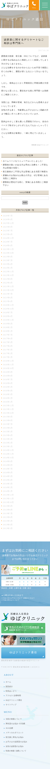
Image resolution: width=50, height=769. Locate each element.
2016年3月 (8, 394)
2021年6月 (8, 298)
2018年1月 (8, 331)
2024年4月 (8, 245)
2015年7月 (8, 424)
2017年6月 (8, 339)
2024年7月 (8, 242)
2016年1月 (8, 402)
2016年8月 (8, 376)
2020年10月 (8, 309)
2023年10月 (8, 253)
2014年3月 (8, 484)
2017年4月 (8, 346)
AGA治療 (9, 728)
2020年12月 (8, 305)
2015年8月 (8, 420)
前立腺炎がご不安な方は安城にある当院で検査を (25, 172)
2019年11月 (8, 320)
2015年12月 (8, 406)
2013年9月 (8, 506)
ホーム (8, 682)
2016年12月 (8, 361)
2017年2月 (8, 353)
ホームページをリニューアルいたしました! (23, 161)
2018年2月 (8, 327)
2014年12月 (8, 450)
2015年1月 (8, 446)
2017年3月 (8, 350)
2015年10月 (8, 413)
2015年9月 (8, 417)
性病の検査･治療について (16, 751)
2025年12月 (8, 223)
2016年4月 (8, 391)
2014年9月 (8, 461)
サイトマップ (11, 705)
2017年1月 (8, 357)
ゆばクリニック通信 (23, 652)
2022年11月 (8, 272)
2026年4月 (8, 219)
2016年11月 (8, 365)
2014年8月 (8, 465)
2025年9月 (8, 227)
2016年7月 (8, 379)
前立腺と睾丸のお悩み (15, 737)
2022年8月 (8, 279)
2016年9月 (8, 372)
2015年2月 (8, 443)
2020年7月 (8, 312)
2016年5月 (8, 387)
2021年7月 (8, 294)
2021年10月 (8, 290)
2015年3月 (8, 439)
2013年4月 (8, 525)
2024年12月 (8, 238)
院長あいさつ (11, 691)
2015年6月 (8, 428)
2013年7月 (8, 513)
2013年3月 (8, 528)
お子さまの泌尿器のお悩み (16, 742)
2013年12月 (8, 495)
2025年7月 (8, 231)
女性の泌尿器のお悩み (15, 746)
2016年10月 (8, 368)
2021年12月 (8, 286)
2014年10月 (8, 458)
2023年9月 (8, 257)
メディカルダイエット (15, 733)
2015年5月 (8, 432)
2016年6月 (8, 383)
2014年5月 (8, 476)
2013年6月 (8, 517)
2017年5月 (8, 342)
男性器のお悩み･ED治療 (15, 724)
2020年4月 (8, 316)
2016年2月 (8, 398)
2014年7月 (8, 469)
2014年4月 (8, 480)
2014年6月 (8, 473)
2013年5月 (8, 521)
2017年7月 (8, 335)
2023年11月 (8, 249)
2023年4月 (8, 264)
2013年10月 (8, 502)
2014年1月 (8, 491)
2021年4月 (8, 301)
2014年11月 (8, 454)
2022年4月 (8, 283)
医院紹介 (9, 687)
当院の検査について (14, 719)
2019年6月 (8, 324)
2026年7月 (8, 216)
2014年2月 (8, 487)
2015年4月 (8, 435)
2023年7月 (8, 260)
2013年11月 (8, 499)
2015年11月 (8, 409)
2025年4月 (8, 234)
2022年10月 (8, 275)
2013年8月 (8, 510)
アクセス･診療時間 (13, 695)
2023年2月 (8, 268)
